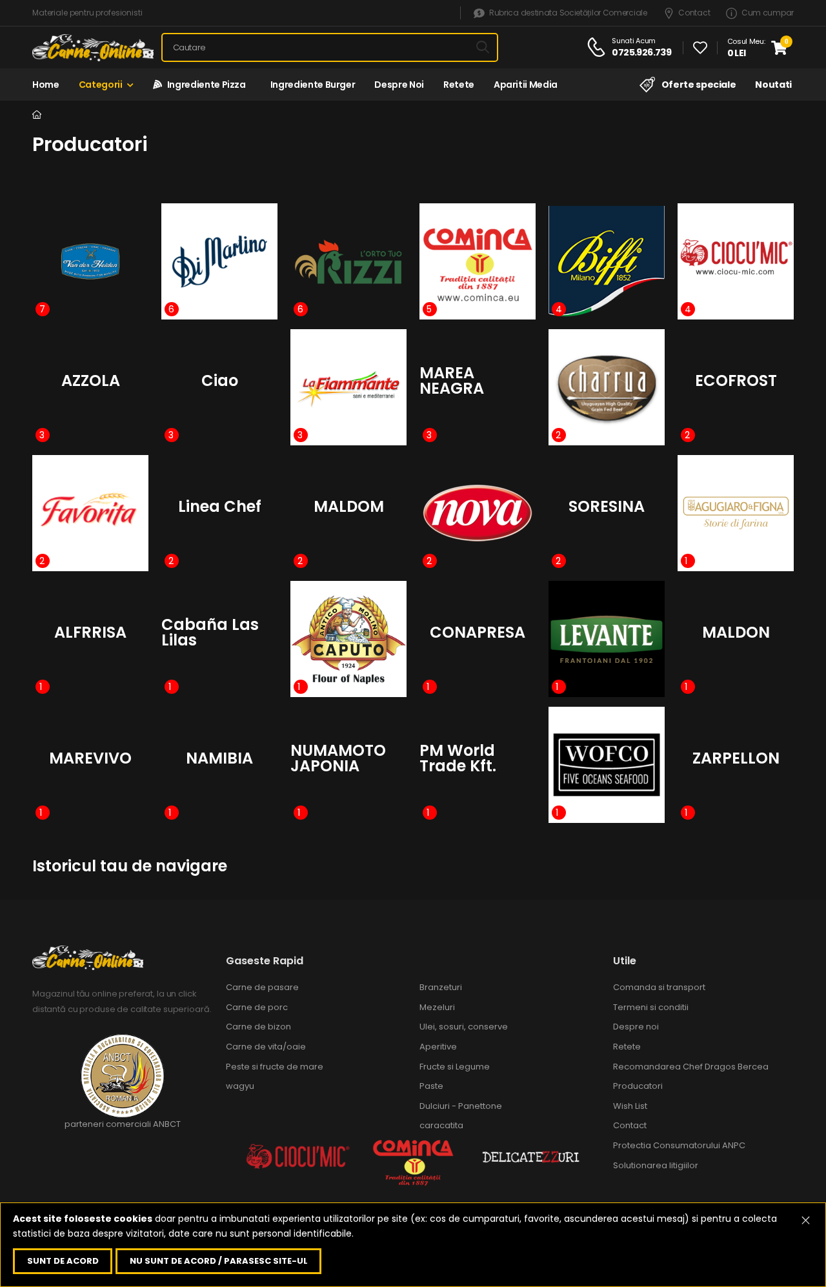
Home (45, 84)
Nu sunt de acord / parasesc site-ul (219, 1261)
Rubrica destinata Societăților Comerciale (568, 13)
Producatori (638, 1086)
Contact (694, 13)
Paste (431, 1086)
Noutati (773, 84)
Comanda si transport (659, 987)
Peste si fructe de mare (274, 1066)
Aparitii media (526, 84)
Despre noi (399, 84)
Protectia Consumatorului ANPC (679, 1145)
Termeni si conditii (651, 1007)
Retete (458, 84)
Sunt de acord (63, 1261)
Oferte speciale (698, 84)
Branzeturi (440, 987)
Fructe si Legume (454, 1066)
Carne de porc (257, 1007)
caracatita (441, 1125)
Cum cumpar (767, 13)
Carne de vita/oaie (266, 1046)
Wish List (630, 1106)
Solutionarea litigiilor (655, 1165)
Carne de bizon (258, 1026)
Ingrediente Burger (310, 84)
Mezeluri (437, 1007)
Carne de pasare (262, 987)
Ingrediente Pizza (204, 84)
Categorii (101, 84)
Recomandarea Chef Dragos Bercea (691, 1066)
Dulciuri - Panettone (460, 1106)
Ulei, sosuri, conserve (463, 1026)
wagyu (240, 1086)
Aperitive (438, 1046)
